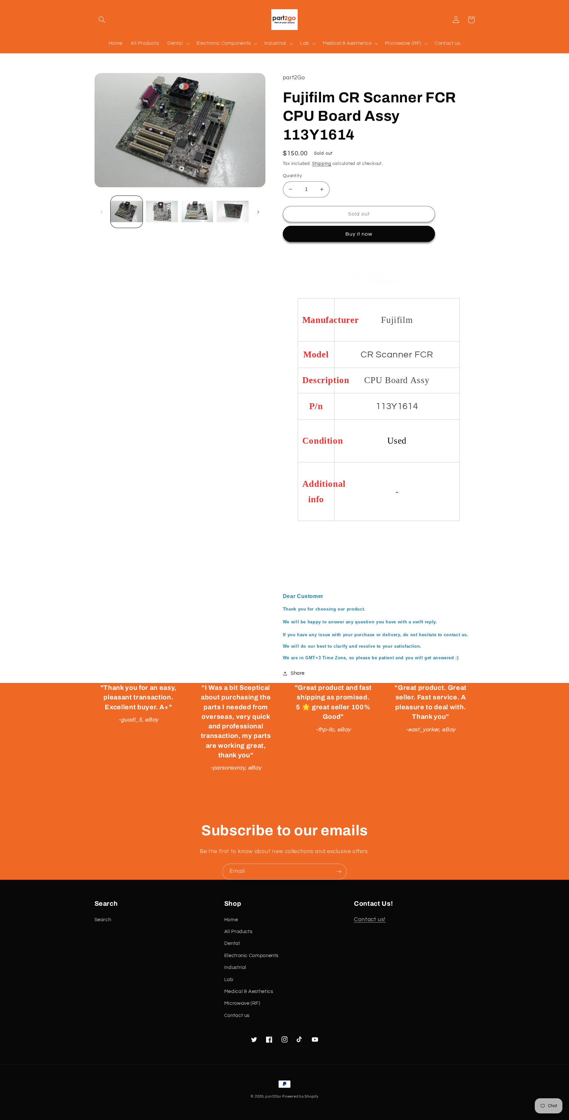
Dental (232, 943)
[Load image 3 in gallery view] (197, 212)
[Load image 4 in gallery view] (233, 212)
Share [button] (298, 673)
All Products (238, 931)
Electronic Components (251, 955)
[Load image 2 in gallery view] (162, 212)
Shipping (321, 164)
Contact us (237, 1015)
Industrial (235, 967)
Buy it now (359, 234)
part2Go (273, 1096)
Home (231, 919)
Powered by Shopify (300, 1096)
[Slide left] (102, 212)
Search (103, 919)
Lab (228, 979)
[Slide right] (258, 212)
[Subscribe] (338, 872)
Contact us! (370, 920)
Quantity (292, 175)
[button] (102, 19)
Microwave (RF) (242, 1003)
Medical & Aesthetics (248, 991)
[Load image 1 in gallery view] (127, 212)
